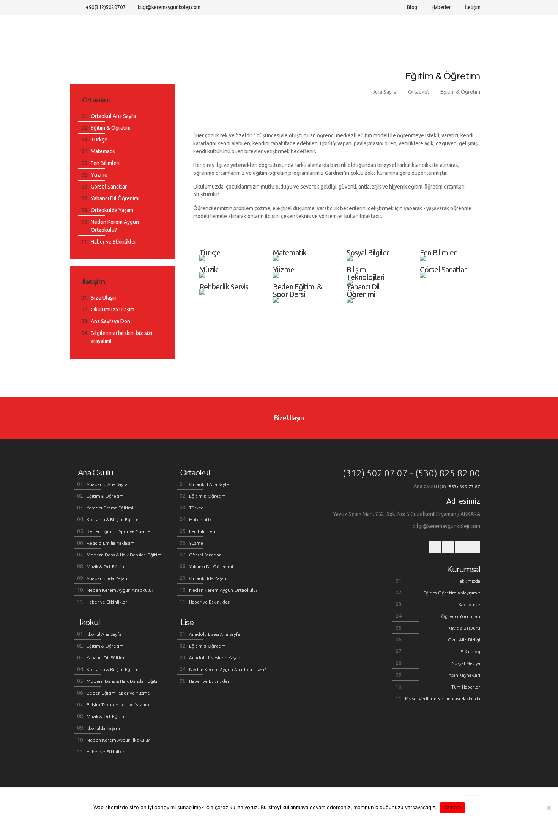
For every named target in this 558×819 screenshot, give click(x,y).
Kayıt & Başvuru (464, 628)
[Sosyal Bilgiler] (374, 242)
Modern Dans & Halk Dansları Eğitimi (124, 554)
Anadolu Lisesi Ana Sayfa (214, 634)
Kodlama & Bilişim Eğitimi (113, 519)
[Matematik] (301, 242)
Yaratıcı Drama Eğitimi (110, 507)
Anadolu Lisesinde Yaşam (215, 657)
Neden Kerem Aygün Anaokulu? (120, 590)
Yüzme (99, 175)
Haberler (441, 7)
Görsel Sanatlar (109, 187)
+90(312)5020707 (106, 7)
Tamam (452, 807)
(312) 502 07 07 (375, 473)
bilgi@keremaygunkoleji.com (169, 7)
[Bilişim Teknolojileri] (374, 259)
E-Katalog (470, 651)
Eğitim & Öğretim (460, 92)
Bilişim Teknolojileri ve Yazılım (118, 704)
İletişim (472, 7)
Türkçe (99, 140)
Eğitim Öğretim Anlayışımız (451, 592)
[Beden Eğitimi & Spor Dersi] (301, 276)
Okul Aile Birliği (464, 639)
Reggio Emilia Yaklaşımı (111, 543)
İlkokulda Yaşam (103, 728)
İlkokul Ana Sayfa (104, 634)
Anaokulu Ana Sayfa (107, 484)
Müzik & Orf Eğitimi (107, 566)
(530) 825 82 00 (447, 473)
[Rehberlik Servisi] (227, 276)
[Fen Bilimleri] (447, 242)
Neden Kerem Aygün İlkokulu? (118, 739)
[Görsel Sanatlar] (447, 259)
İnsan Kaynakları (464, 675)
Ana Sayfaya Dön (110, 321)
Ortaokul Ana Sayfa (113, 116)
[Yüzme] (301, 259)
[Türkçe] (227, 242)
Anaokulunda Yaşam (108, 578)
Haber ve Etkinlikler (113, 242)
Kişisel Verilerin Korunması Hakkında (442, 698)
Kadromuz (469, 604)
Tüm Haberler (465, 686)
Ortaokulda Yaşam (112, 210)
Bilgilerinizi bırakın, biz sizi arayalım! (121, 337)
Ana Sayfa (384, 92)
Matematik (103, 151)
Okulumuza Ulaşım (112, 310)
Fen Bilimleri (105, 163)
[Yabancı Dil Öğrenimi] (374, 276)
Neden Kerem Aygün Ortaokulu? (115, 226)
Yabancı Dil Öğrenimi (115, 198)
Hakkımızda (468, 580)
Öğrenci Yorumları (460, 616)
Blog (411, 7)
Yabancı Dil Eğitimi (106, 657)
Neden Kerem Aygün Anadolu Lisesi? (227, 669)
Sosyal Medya (466, 663)
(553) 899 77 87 (463, 486)
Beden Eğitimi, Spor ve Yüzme (118, 531)
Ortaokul (418, 92)
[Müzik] (227, 259)
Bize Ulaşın (104, 298)
